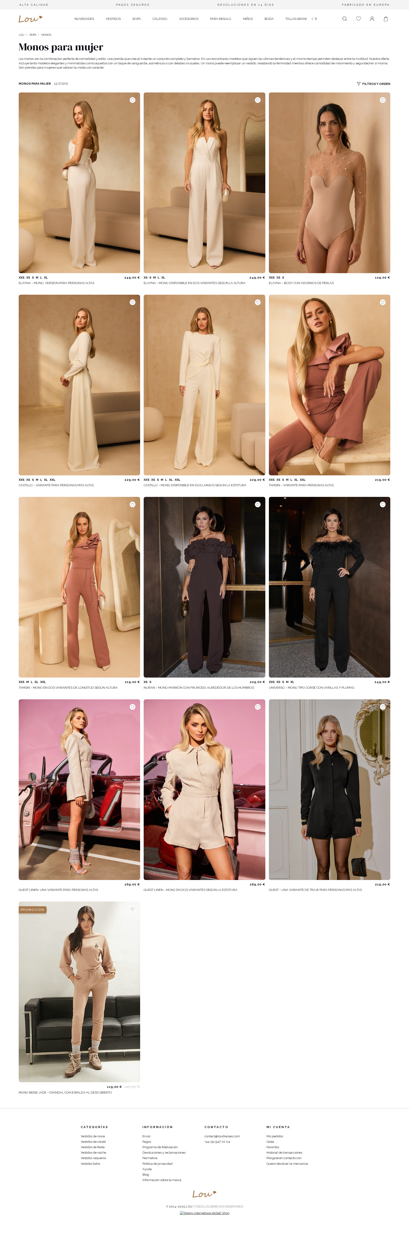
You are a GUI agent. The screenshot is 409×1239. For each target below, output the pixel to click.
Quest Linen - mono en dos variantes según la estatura (190, 890)
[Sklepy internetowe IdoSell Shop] (204, 1213)
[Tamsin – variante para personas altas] (329, 385)
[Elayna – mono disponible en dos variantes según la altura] (204, 182)
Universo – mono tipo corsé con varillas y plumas (311, 687)
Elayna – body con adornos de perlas (301, 283)
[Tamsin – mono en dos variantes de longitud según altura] (79, 587)
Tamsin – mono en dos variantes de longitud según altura (68, 687)
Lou (21, 34)
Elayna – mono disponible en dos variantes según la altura (194, 283)
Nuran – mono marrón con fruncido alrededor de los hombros (199, 687)
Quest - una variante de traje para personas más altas (315, 890)
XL (46, 277)
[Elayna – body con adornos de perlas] (329, 182)
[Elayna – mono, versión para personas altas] (79, 182)
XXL (52, 480)
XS (28, 277)
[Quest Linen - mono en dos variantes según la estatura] (204, 789)
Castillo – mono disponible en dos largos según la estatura (195, 485)
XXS (21, 277)
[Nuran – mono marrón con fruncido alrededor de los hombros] (204, 587)
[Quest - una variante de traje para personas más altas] (329, 789)
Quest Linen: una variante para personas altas (58, 890)
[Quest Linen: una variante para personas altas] (79, 789)
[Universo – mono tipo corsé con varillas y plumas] (329, 587)
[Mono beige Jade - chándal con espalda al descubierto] (79, 992)
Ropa (33, 34)
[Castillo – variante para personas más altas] (79, 385)
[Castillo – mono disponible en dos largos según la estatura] (204, 385)
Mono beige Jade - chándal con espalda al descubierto (65, 1092)
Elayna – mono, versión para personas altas (56, 283)
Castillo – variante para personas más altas (56, 485)
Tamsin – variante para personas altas (301, 485)
